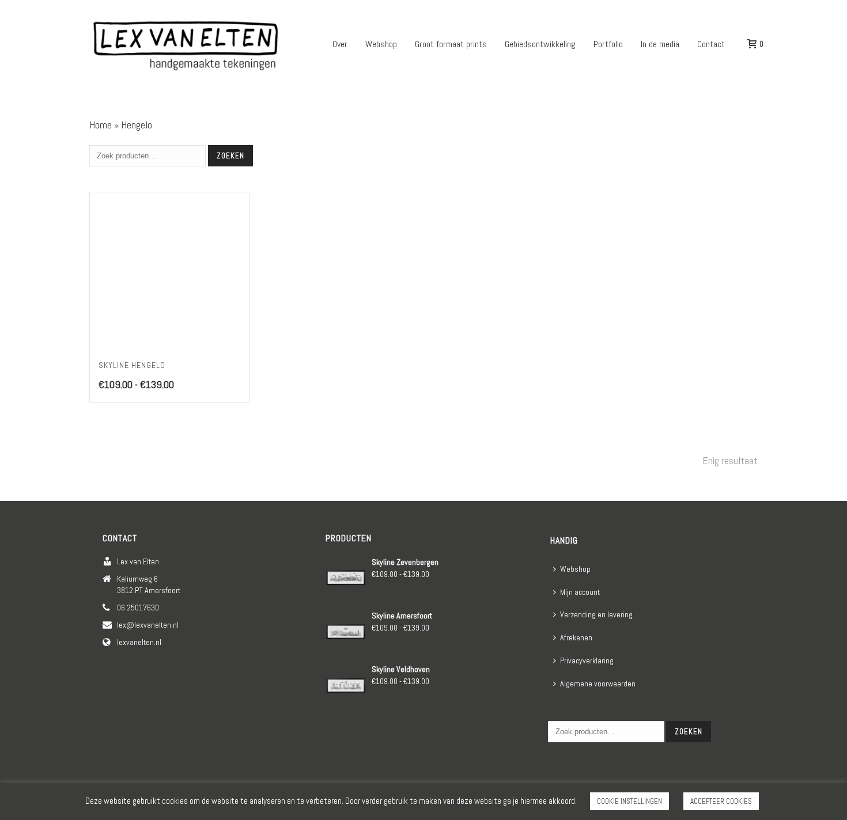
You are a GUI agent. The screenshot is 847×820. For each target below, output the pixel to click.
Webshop (381, 44)
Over (339, 44)
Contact (711, 44)
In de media (660, 44)
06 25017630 (138, 607)
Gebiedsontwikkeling (540, 44)
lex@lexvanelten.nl (148, 625)
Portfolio (608, 44)
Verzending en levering (596, 614)
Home (100, 124)
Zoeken (230, 156)
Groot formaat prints (451, 44)
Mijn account (580, 592)
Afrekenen (576, 637)
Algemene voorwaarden (598, 683)
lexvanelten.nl (139, 642)
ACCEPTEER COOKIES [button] (721, 801)
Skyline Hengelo (132, 365)
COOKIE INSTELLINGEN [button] (629, 801)
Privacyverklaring (587, 660)
